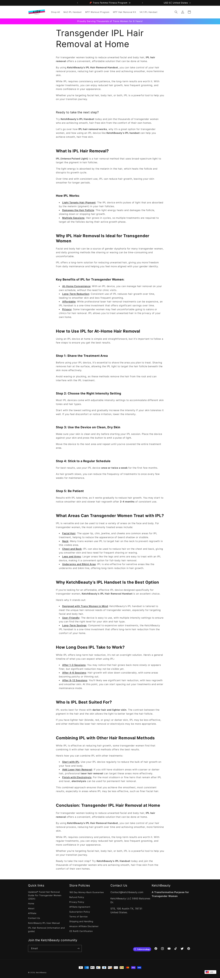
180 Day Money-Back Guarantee (86, 892)
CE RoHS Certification (81, 931)
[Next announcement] (142, 3)
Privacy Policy (76, 902)
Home (31, 903)
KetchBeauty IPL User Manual (44, 923)
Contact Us (34, 918)
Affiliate (32, 913)
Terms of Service (78, 916)
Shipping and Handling (81, 921)
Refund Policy (76, 897)
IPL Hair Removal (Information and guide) (46, 929)
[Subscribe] (78, 948)
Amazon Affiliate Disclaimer (84, 926)
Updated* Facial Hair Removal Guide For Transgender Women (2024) (44, 895)
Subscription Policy (79, 911)
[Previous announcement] (77, 3)
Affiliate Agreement (79, 907)
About (31, 908)
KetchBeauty (41, 972)
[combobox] (210, 972)
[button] (176, 12)
